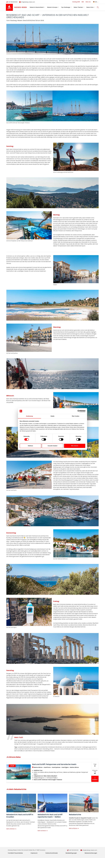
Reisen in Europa (52, 7)
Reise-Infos (90, 7)
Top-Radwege (65, 7)
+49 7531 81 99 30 (12, 2)
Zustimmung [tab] (29, 416)
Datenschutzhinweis (52, 853)
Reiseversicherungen (91, 853)
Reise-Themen (78, 7)
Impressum (34, 853)
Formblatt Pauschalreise (15, 853)
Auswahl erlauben (52, 445)
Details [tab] (52, 416)
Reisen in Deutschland (37, 7)
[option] (52, 192)
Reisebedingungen (71, 853)
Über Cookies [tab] (75, 416)
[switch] (44, 439)
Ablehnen (30, 445)
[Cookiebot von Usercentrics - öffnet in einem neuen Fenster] (78, 411)
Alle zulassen (74, 445)
